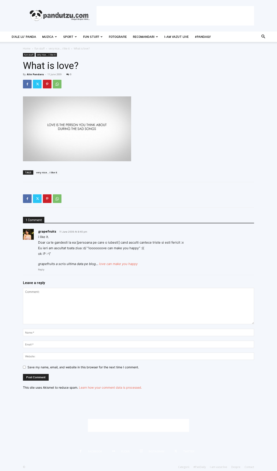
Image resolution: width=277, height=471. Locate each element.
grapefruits (47, 231)
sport (68, 36)
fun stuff (91, 36)
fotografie (118, 36)
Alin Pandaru (35, 74)
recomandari (144, 36)
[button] (263, 37)
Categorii (183, 467)
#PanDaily (203, 36)
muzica (47, 36)
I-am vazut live (176, 36)
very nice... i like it (59, 48)
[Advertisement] (175, 16)
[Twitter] (37, 84)
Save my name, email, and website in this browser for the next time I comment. (83, 367)
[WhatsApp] (57, 84)
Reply (41, 269)
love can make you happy (118, 264)
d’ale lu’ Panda (24, 36)
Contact (249, 467)
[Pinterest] (47, 84)
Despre (235, 467)
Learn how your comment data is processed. (110, 387)
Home (27, 48)
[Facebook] (27, 84)
